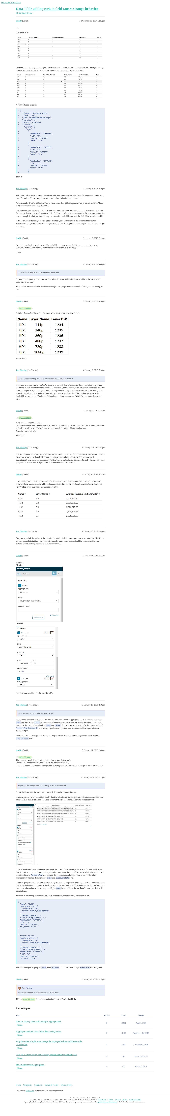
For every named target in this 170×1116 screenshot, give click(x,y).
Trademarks (102, 1099)
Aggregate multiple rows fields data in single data (38, 1031)
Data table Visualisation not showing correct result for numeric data (46, 1054)
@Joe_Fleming (25, 308)
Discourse (30, 1091)
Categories (27, 1085)
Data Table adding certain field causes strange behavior (57, 9)
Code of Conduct (135, 1099)
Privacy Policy (66, 1085)
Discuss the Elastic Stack (11, 2)
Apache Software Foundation (107, 1102)
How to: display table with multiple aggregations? (38, 1021)
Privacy (118, 1099)
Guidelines (38, 1085)
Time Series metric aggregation (30, 1064)
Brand (125, 1099)
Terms (111, 1099)
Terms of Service (51, 1085)
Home (18, 1085)
